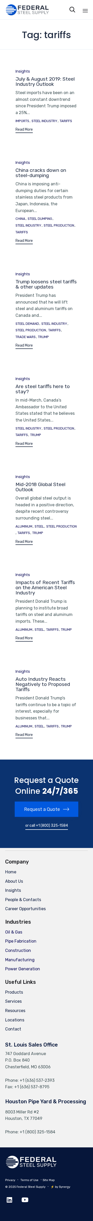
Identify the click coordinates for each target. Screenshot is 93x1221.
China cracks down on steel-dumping (41, 172)
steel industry (44, 121)
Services (13, 1001)
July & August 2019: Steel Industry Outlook (45, 81)
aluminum (24, 526)
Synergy (64, 1187)
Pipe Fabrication (20, 941)
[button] (24, 130)
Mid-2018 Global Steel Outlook (40, 487)
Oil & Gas (13, 932)
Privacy (10, 1180)
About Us (14, 881)
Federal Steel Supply (31, 1187)
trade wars (26, 337)
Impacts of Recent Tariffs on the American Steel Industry (45, 587)
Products (14, 992)
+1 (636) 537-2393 (37, 1080)
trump (43, 337)
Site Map (49, 1180)
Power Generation (22, 968)
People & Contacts (23, 899)
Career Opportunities (25, 908)
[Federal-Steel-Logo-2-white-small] (31, 1167)
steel (39, 526)
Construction (18, 950)
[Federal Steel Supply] (22, 10)
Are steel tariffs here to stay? (43, 389)
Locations (14, 1020)
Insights (23, 71)
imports (22, 121)
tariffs (66, 121)
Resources (15, 1010)
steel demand (27, 324)
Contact (13, 1029)
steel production (59, 225)
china (20, 219)
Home (10, 871)
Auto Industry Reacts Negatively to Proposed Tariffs (43, 684)
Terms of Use (29, 1180)
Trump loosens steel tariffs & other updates (46, 284)
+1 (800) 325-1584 (37, 1131)
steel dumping (40, 219)
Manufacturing (20, 959)
